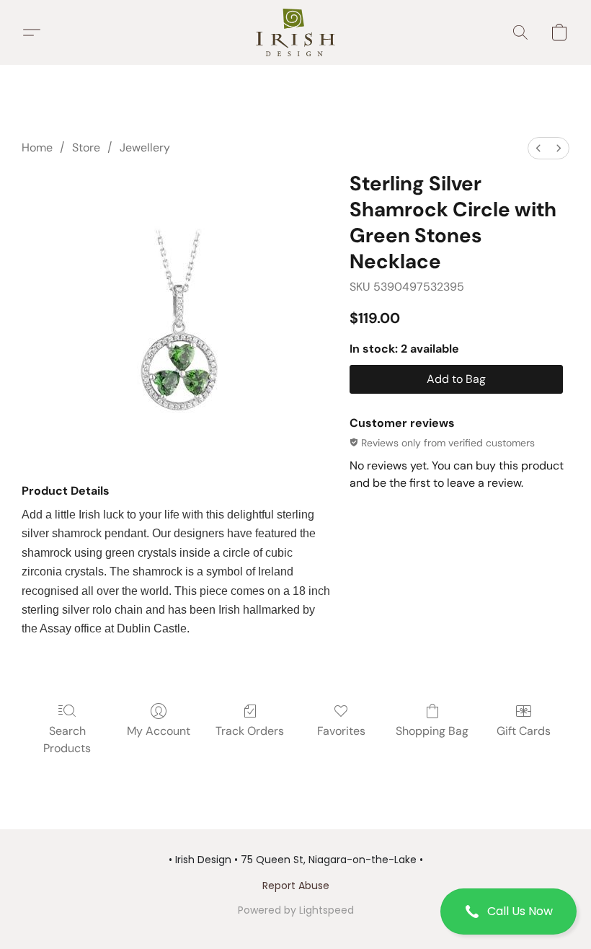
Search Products (67, 739)
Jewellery (145, 147)
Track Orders (249, 730)
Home (37, 147)
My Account (158, 730)
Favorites (341, 730)
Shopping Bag (432, 730)
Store (86, 147)
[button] (508, 911)
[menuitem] (538, 148)
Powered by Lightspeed (296, 910)
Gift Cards (524, 730)
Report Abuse (295, 885)
